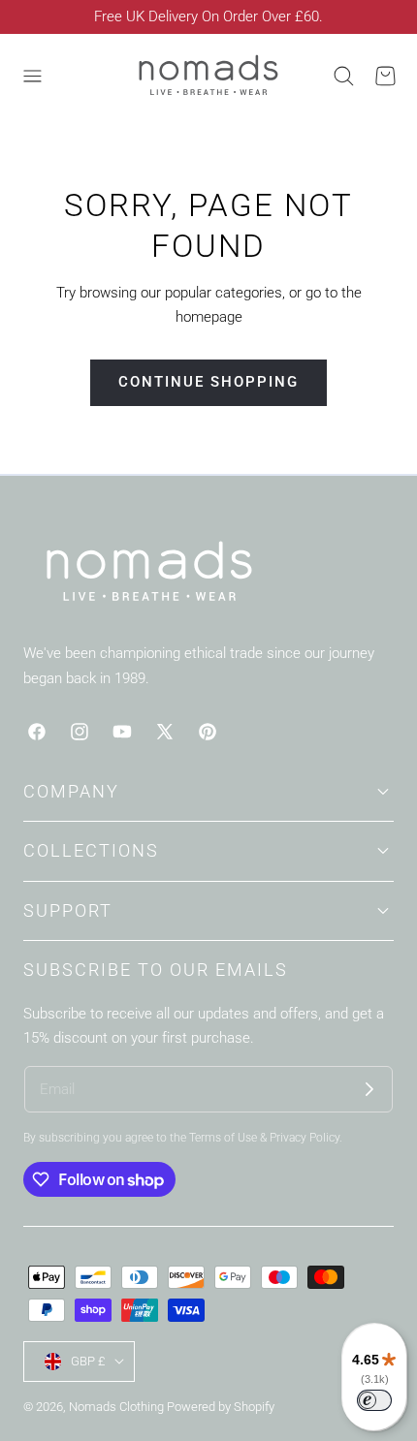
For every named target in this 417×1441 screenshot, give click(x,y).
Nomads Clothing (118, 1406)
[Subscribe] (369, 1089)
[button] (32, 76)
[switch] (374, 1400)
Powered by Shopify (220, 1406)
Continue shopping (208, 382)
